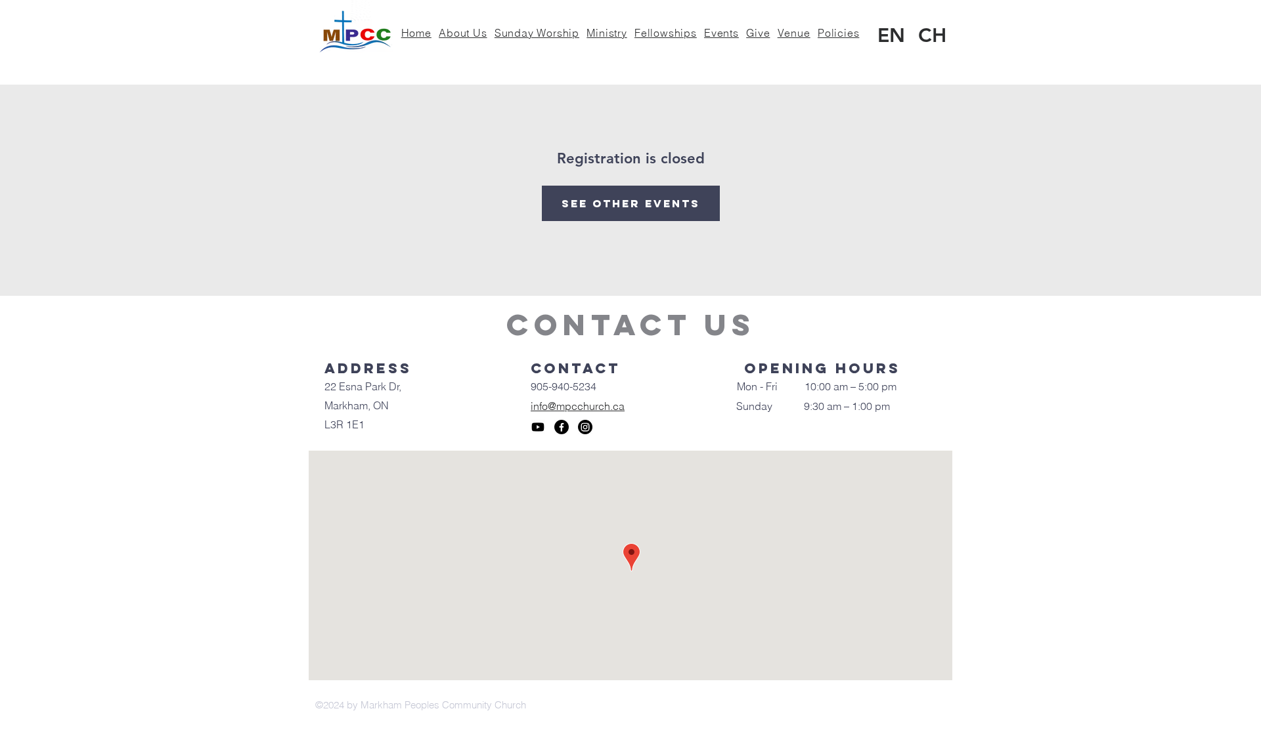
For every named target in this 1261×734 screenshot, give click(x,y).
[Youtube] (538, 427)
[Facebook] (561, 427)
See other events (631, 203)
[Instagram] (585, 427)
